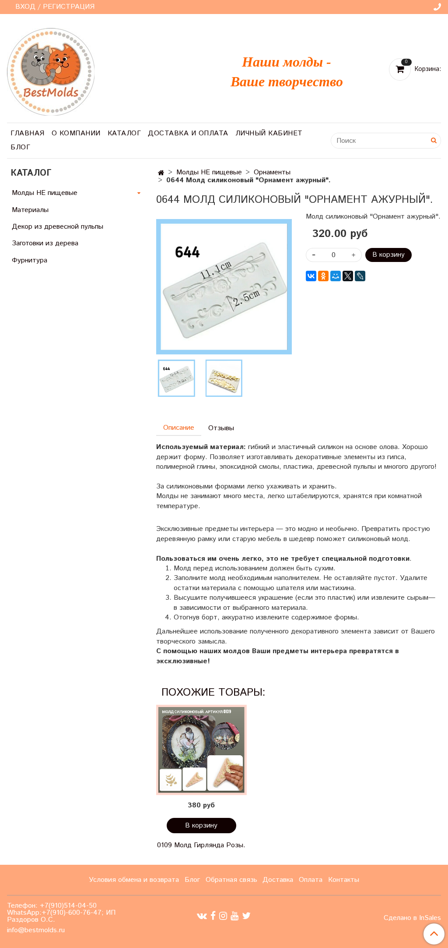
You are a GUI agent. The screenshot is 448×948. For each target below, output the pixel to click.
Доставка (277, 880)
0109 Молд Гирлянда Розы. (201, 845)
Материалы (30, 210)
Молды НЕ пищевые (209, 172)
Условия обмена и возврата (134, 880)
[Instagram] (223, 916)
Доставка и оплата (188, 133)
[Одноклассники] (323, 276)
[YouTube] (234, 916)
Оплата (310, 880)
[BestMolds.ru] (50, 70)
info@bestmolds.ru (36, 930)
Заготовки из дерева (45, 243)
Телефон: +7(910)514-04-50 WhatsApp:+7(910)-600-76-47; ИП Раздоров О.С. (61, 913)
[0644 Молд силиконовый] (223, 287)
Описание (178, 428)
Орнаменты (272, 172)
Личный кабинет (269, 133)
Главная (27, 133)
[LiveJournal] (360, 276)
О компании (76, 133)
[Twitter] (246, 916)
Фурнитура (29, 260)
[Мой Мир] (335, 276)
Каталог (124, 133)
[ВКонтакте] (311, 276)
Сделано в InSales (412, 918)
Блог (20, 147)
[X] (348, 276)
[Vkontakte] (202, 916)
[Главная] (161, 173)
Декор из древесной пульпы (57, 227)
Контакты (343, 880)
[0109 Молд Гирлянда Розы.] (201, 750)
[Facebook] (213, 916)
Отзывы (221, 428)
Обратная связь (231, 880)
